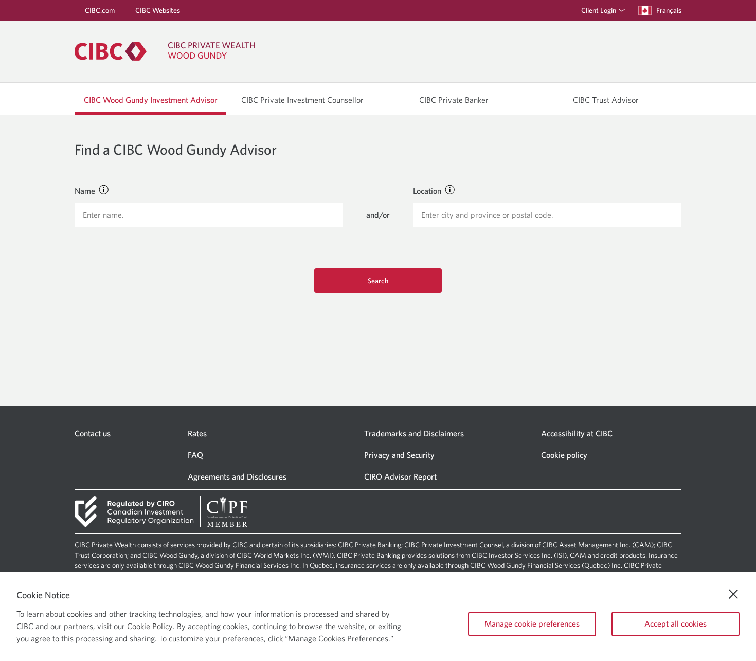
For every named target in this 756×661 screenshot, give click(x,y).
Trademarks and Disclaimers (414, 433)
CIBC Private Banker (454, 99)
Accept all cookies (675, 623)
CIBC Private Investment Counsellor (302, 99)
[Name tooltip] (103, 189)
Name (85, 190)
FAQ (195, 455)
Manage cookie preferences (532, 623)
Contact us (93, 433)
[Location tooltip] (449, 189)
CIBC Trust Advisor (606, 99)
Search (378, 281)
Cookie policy (564, 455)
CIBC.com (100, 10)
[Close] (733, 594)
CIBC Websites (157, 10)
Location (427, 190)
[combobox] (209, 215)
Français (668, 10)
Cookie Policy (150, 626)
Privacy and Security (399, 455)
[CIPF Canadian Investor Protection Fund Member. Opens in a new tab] (227, 511)
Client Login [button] (598, 10)
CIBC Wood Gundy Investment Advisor (151, 99)
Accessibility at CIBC (577, 433)
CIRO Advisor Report (400, 476)
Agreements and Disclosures (237, 476)
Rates (197, 433)
